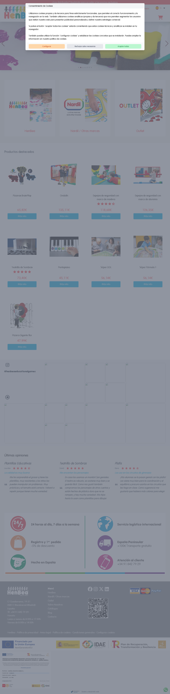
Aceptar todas (123, 46)
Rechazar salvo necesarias (85, 46)
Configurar (46, 46)
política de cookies (58, 38)
